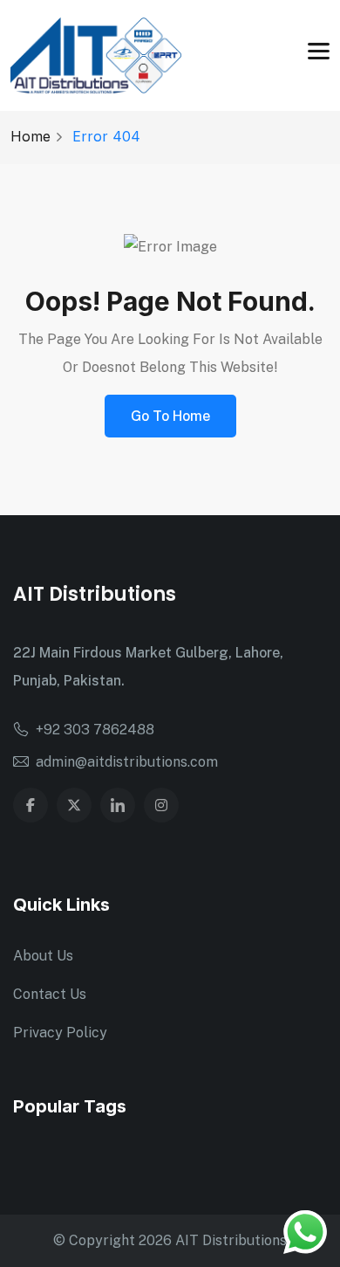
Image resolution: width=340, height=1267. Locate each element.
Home (30, 136)
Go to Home (170, 416)
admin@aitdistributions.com (127, 762)
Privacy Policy (60, 1032)
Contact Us (49, 994)
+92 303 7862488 (95, 729)
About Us (43, 955)
